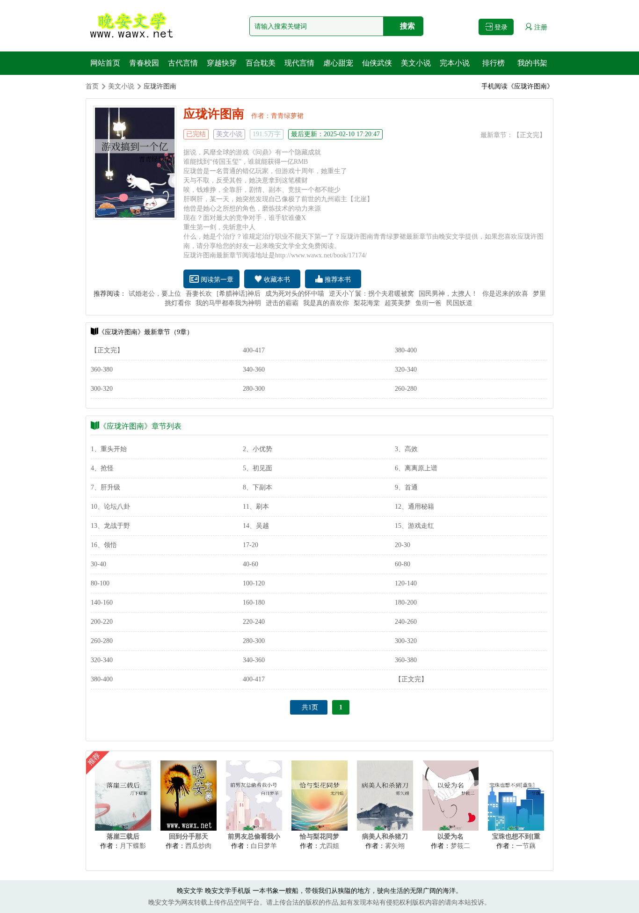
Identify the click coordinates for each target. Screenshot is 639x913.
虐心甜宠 (338, 63)
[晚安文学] (132, 26)
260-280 (406, 388)
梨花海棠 (367, 303)
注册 (539, 27)
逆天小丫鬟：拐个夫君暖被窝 (371, 293)
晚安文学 (190, 890)
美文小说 (416, 63)
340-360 (254, 369)
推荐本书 (337, 279)
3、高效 (406, 449)
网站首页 (105, 63)
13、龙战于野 (110, 525)
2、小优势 (257, 449)
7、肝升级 (105, 487)
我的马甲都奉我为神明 (228, 303)
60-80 (402, 564)
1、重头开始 (109, 449)
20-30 (402, 544)
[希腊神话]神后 (239, 293)
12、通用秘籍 (414, 506)
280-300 (254, 388)
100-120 (254, 583)
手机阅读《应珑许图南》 (517, 86)
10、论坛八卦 (110, 506)
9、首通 (406, 487)
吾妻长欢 (199, 293)
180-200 (406, 602)
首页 (92, 86)
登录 (500, 27)
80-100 (100, 583)
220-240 (254, 621)
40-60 (250, 564)
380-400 (406, 350)
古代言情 (183, 63)
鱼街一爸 (428, 303)
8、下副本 (257, 487)
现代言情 (299, 63)
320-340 (406, 369)
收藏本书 (276, 279)
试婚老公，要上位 (155, 293)
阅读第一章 (216, 279)
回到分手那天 (188, 836)
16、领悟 (104, 544)
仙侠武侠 (377, 63)
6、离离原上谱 (416, 468)
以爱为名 (450, 836)
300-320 (102, 388)
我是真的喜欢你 (326, 303)
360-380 (102, 369)
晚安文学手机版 (228, 890)
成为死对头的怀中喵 (294, 293)
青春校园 (144, 63)
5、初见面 (257, 468)
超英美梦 (398, 303)
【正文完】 (529, 135)
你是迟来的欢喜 (505, 293)
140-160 (102, 602)
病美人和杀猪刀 (385, 836)
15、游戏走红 (414, 525)
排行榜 (493, 63)
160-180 (254, 602)
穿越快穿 (222, 63)
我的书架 (532, 63)
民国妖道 (459, 303)
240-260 (406, 621)
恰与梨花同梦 (319, 836)
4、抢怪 (102, 468)
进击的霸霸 (282, 303)
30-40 (98, 564)
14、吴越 (256, 525)
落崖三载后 (123, 836)
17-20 (250, 544)
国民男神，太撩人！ (448, 293)
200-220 (102, 621)
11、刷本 (256, 506)
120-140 (406, 583)
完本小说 (455, 63)
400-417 (254, 350)
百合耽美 (261, 63)
